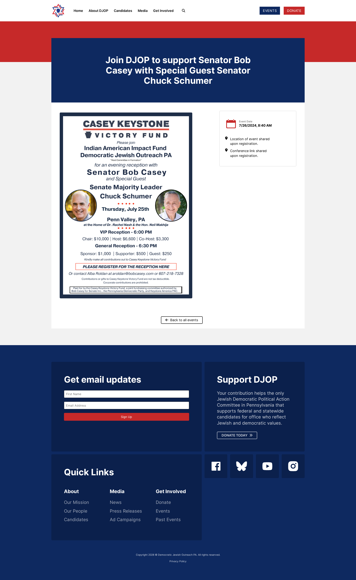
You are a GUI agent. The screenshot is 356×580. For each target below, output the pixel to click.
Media (143, 11)
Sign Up (126, 417)
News (116, 502)
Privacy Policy (178, 561)
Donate (163, 502)
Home (78, 11)
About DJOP (98, 11)
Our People (75, 511)
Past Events (168, 519)
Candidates (123, 11)
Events (163, 511)
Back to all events (184, 320)
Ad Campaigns (125, 519)
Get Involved (163, 11)
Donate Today (235, 435)
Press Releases (126, 511)
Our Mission (76, 502)
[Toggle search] (183, 10)
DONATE (294, 11)
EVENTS (270, 11)
